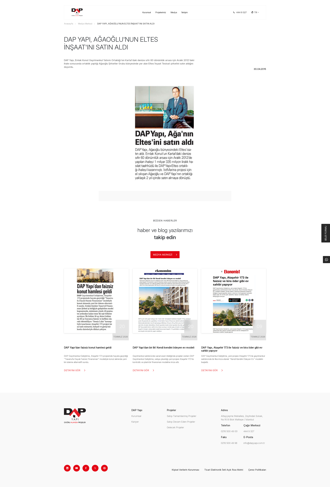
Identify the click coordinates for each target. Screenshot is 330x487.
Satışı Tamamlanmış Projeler (181, 416)
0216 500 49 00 (229, 431)
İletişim (185, 12)
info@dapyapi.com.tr (254, 443)
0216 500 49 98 (229, 443)
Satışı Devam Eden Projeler (181, 421)
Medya (174, 12)
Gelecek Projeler (175, 427)
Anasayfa (68, 23)
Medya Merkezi (85, 23)
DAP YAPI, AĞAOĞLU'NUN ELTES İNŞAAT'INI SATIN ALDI (126, 23)
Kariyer (135, 421)
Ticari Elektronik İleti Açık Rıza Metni (223, 469)
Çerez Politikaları (257, 469)
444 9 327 (249, 431)
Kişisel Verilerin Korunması (185, 469)
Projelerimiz (160, 12)
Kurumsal (146, 12)
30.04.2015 (260, 69)
